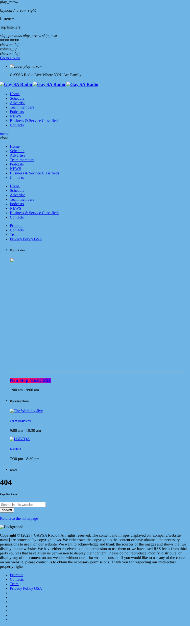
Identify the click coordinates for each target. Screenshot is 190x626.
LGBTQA (15, 449)
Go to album (10, 58)
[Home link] (49, 84)
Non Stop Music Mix (30, 380)
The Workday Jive (20, 420)
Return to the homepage (19, 519)
